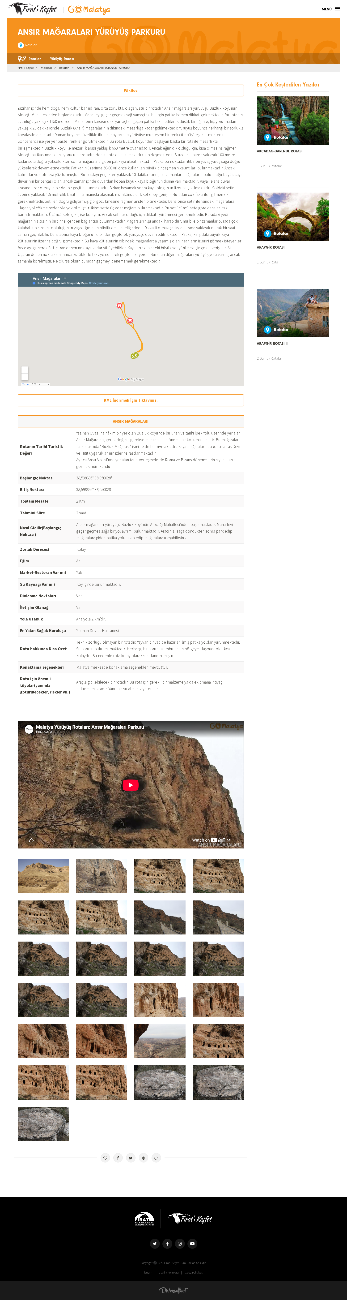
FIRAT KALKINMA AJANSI (145, 1218)
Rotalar (64, 67)
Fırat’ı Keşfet (26, 67)
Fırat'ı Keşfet (32, 8)
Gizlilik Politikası (169, 1272)
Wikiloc (131, 90)
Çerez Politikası (194, 1272)
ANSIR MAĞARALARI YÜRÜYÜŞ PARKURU (103, 67)
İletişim (148, 1272)
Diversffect (173, 1290)
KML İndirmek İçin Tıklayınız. (131, 400)
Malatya (46, 67)
